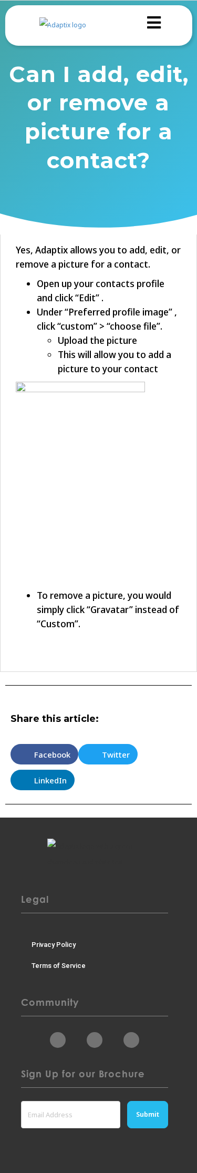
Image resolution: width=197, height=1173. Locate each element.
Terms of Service (59, 966)
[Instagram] (131, 1040)
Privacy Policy (54, 944)
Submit (147, 1114)
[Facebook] (58, 1040)
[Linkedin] (94, 1040)
